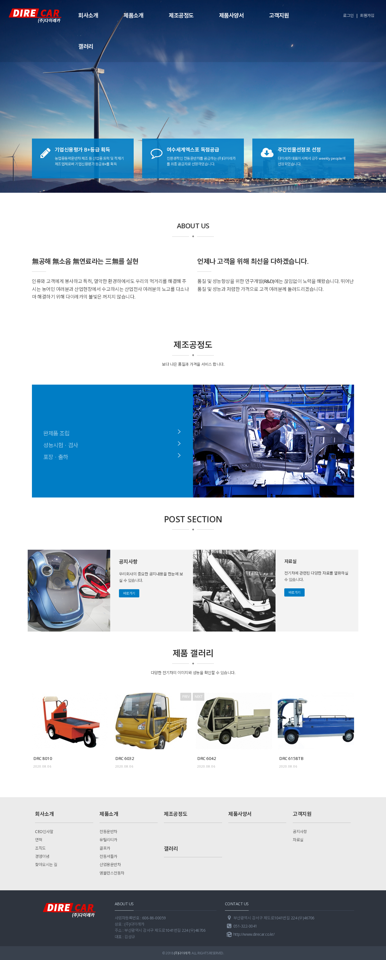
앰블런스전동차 (111, 873)
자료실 (298, 839)
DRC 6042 (206, 758)
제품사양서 (231, 15)
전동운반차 (108, 831)
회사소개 (88, 15)
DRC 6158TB (291, 758)
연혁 (38, 839)
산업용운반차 (110, 864)
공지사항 (300, 831)
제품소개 (133, 15)
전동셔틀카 (108, 856)
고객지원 (279, 15)
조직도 (40, 848)
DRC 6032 (124, 758)
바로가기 (129, 593)
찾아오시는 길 (46, 864)
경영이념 (42, 856)
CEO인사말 (44, 831)
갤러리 (85, 46)
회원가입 (367, 15)
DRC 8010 (42, 758)
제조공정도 (181, 15)
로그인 (348, 15)
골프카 (104, 848)
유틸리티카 (108, 839)
